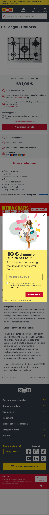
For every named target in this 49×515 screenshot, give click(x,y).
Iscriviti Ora (34, 295)
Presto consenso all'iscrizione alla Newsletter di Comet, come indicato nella (25, 285)
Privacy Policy (14, 287)
